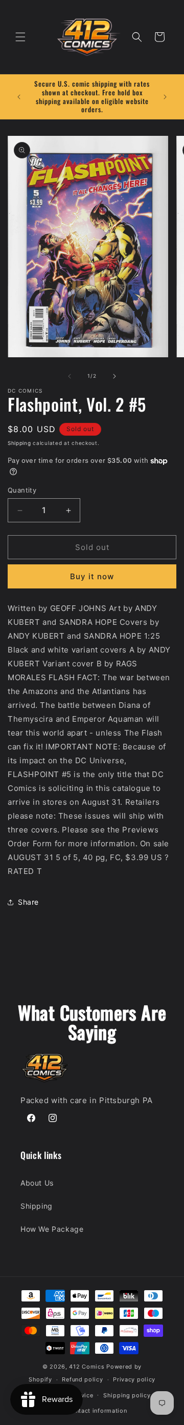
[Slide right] (114, 376)
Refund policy (82, 1379)
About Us (37, 1182)
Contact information (97, 1410)
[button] (20, 37)
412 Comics (86, 1366)
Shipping (19, 443)
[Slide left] (69, 376)
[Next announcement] (165, 97)
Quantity (22, 490)
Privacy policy (134, 1379)
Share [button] (28, 902)
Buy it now (92, 576)
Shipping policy (127, 1395)
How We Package (51, 1229)
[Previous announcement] (19, 97)
